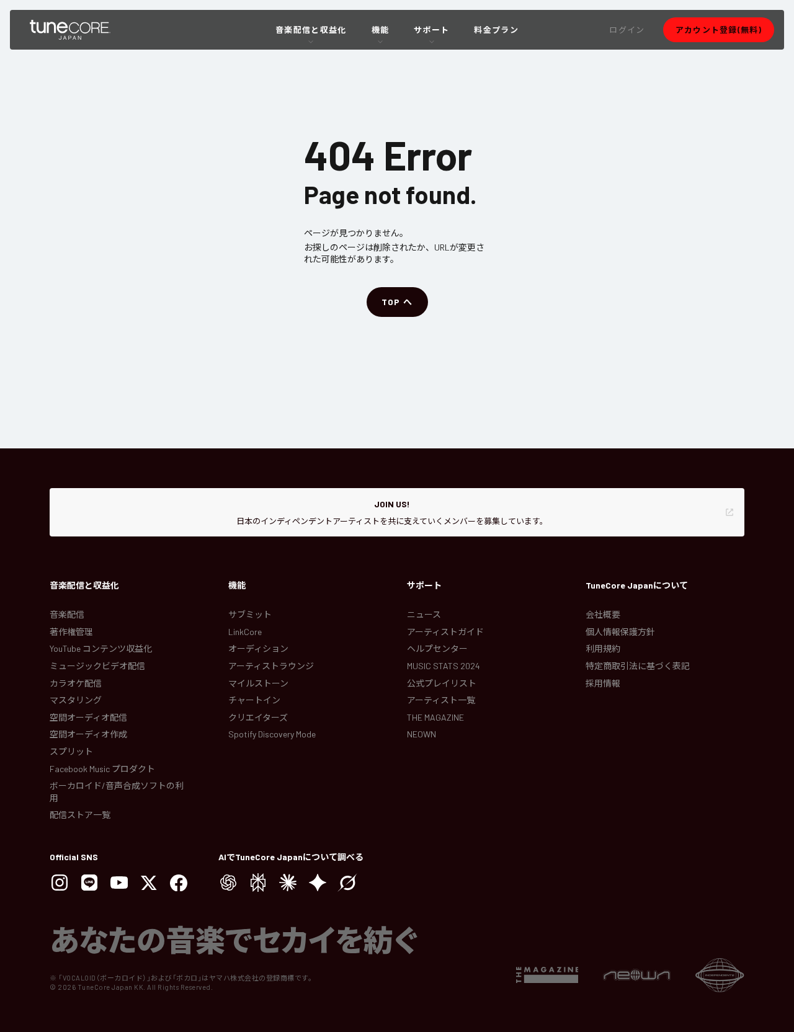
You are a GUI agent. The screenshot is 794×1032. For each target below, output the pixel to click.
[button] (627, 29)
